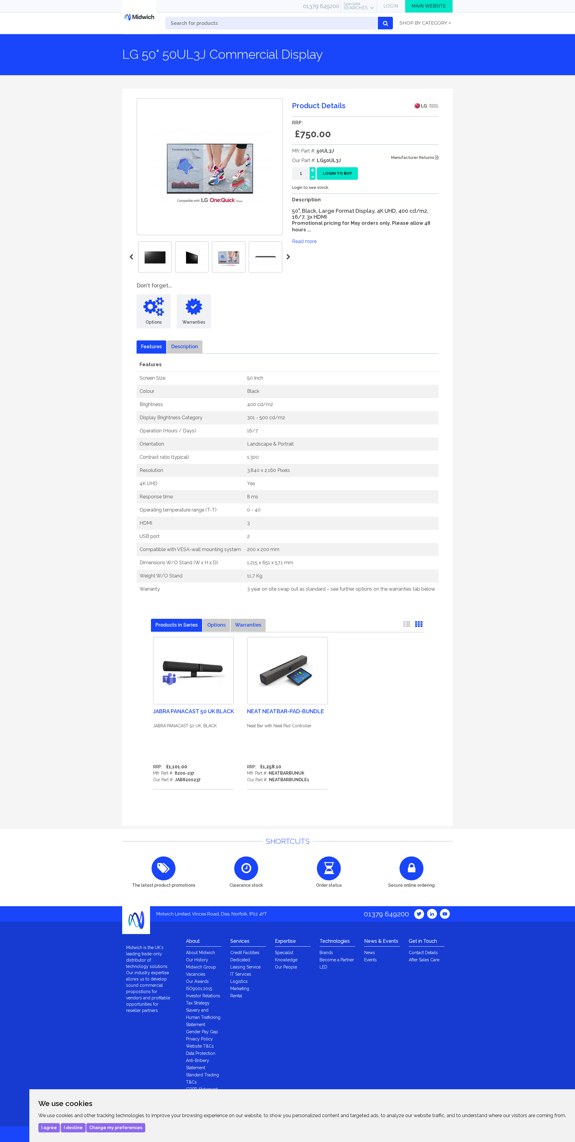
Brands (326, 952)
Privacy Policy (199, 1039)
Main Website (428, 6)
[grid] (418, 625)
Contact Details (423, 952)
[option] (229, 257)
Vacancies (195, 974)
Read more (304, 241)
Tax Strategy (198, 1003)
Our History (197, 959)
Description (184, 346)
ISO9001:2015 (199, 988)
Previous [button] (132, 257)
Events (370, 959)
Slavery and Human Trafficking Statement (203, 1017)
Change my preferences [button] (115, 1127)
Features (151, 346)
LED (323, 967)
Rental (236, 995)
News (369, 952)
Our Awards (197, 981)
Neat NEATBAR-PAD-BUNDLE (285, 711)
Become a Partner (337, 959)
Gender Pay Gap (202, 1031)
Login (390, 6)
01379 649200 (321, 6)
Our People (286, 967)
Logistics (239, 981)
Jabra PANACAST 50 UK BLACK (193, 711)
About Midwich (200, 952)
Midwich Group (201, 967)
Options (216, 625)
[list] (406, 625)
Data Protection (200, 1053)
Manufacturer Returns (413, 157)
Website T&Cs (200, 1046)
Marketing (239, 988)
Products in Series (176, 625)
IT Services (240, 974)
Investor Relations (203, 995)
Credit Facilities (244, 952)
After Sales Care (424, 959)
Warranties (248, 625)
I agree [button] (49, 1127)
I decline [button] (73, 1127)
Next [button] (287, 257)
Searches (356, 5)
